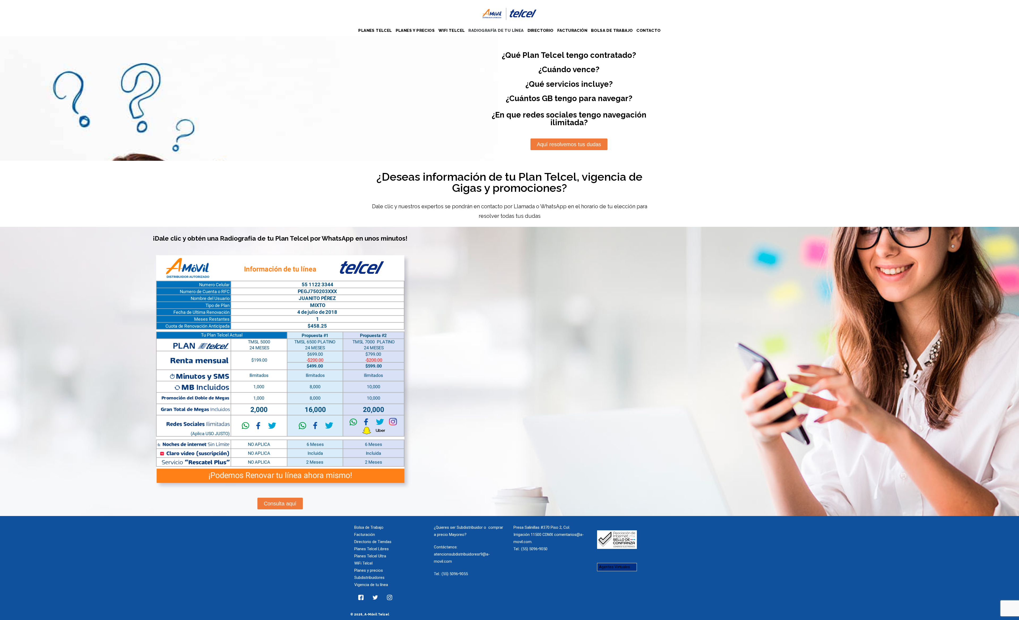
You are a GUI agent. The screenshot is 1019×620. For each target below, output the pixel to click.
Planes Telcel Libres (371, 549)
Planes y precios (368, 570)
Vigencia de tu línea (371, 584)
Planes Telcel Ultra (370, 556)
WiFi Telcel (363, 563)
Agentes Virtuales (614, 567)
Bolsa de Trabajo (368, 527)
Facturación (364, 534)
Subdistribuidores (369, 577)
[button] (568, 144)
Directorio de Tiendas (372, 541)
